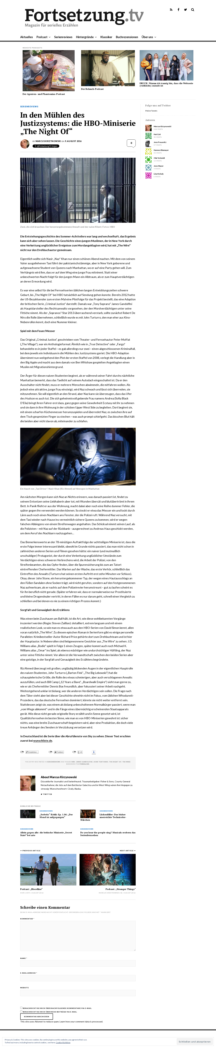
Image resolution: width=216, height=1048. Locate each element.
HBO (73, 762)
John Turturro (100, 762)
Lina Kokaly (159, 174)
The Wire (126, 762)
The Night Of (115, 762)
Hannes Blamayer (161, 150)
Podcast (42, 37)
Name (23, 958)
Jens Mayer (159, 166)
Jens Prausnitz (160, 142)
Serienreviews (63, 37)
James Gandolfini (84, 762)
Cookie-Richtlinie (63, 1042)
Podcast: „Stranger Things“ (121, 889)
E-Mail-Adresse (28, 973)
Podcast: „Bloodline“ (31, 889)
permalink (84, 764)
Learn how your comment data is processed (81, 1021)
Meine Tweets (151, 111)
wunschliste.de (42, 740)
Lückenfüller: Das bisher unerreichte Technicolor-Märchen (103, 817)
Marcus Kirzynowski (48, 141)
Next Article (127, 851)
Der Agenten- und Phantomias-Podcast (44, 93)
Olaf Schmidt (159, 158)
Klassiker (106, 37)
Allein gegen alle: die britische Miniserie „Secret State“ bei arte (46, 834)
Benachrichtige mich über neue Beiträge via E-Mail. (50, 1012)
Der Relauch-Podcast (92, 88)
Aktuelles (26, 37)
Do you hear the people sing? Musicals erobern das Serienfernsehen (108, 834)
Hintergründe (85, 37)
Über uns (147, 37)
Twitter (47, 794)
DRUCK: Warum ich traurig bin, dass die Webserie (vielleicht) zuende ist (166, 84)
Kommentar (27, 919)
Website (24, 988)
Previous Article (31, 851)
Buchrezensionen (127, 37)
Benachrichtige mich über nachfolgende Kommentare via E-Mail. (57, 1008)
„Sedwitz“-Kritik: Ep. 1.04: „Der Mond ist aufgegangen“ (56, 816)
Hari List (24, 893)
